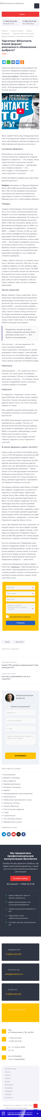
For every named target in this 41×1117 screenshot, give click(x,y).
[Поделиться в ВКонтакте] (3, 652)
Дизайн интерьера (11, 778)
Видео (7, 642)
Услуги (7, 1072)
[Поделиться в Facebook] (6, 652)
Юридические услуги (12, 822)
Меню (22, 14)
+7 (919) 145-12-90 (10, 21)
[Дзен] (25, 1014)
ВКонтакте (19, 642)
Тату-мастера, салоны (12, 819)
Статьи (7, 1078)
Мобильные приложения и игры (17, 800)
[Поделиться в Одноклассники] (17, 652)
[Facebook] (23, 834)
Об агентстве (10, 1069)
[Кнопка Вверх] (35, 1106)
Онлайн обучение (11, 806)
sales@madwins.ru (14, 974)
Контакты (9, 1097)
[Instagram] (18, 834)
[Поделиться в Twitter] (14, 652)
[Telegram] (4, 834)
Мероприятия (9, 797)
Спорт (6, 812)
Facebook (9, 1088)
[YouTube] (14, 834)
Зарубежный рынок (11, 784)
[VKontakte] (9, 834)
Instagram (9, 1091)
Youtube (8, 1094)
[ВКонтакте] (7, 1014)
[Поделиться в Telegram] (10, 652)
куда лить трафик (10, 76)
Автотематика (9, 775)
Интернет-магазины (12, 787)
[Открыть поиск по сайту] (36, 5)
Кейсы (7, 1075)
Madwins (15, 567)
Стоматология (9, 816)
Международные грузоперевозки (18, 793)
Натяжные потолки (11, 803)
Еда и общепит (9, 781)
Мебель (6, 790)
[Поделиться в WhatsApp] (21, 652)
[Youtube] (16, 1014)
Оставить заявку (20, 878)
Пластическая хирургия (13, 809)
